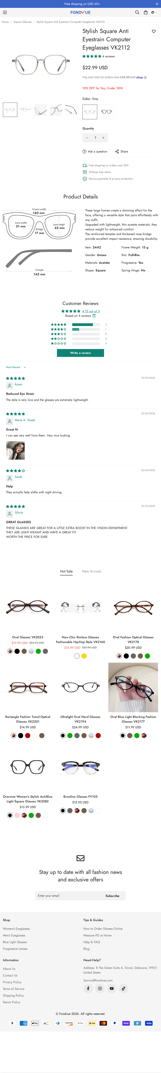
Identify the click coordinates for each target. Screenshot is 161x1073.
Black (106, 112)
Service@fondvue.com (98, 980)
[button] (145, 12)
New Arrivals (91, 571)
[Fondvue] (80, 12)
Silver (77, 656)
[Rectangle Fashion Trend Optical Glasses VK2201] (28, 687)
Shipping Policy (13, 995)
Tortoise (10, 651)
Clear (31, 651)
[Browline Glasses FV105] (80, 767)
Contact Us (10, 975)
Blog (86, 948)
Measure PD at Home (97, 935)
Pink (17, 815)
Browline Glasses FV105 (80, 796)
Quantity (88, 128)
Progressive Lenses (15, 948)
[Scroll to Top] (153, 1051)
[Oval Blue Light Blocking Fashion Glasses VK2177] (133, 687)
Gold (84, 656)
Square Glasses (23, 22)
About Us (9, 968)
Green (38, 651)
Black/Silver (98, 810)
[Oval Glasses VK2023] (28, 608)
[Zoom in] (70, 35)
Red (27, 735)
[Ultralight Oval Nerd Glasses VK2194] (80, 687)
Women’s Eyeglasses (16, 928)
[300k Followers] (88, 988)
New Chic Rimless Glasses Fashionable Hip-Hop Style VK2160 (80, 639)
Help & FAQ (91, 942)
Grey (89, 112)
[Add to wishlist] (153, 31)
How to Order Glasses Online (103, 928)
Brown (24, 651)
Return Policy (11, 1002)
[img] (15, 378)
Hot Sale (66, 571)
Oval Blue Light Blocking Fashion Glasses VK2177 (133, 719)
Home (5, 22)
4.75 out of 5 (91, 311)
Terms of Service (13, 989)
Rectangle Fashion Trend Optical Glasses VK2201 (27, 719)
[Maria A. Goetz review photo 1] (15, 450)
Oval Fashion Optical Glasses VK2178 (133, 639)
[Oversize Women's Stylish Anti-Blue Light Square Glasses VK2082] (28, 767)
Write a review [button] (80, 353)
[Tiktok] (123, 988)
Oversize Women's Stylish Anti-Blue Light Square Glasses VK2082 (27, 799)
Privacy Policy (12, 982)
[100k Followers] (100, 988)
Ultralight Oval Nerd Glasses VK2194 (80, 719)
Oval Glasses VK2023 (27, 637)
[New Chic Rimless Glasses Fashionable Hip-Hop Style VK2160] (80, 608)
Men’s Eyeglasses (14, 935)
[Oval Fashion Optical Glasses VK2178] (133, 608)
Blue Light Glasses (15, 942)
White (34, 735)
